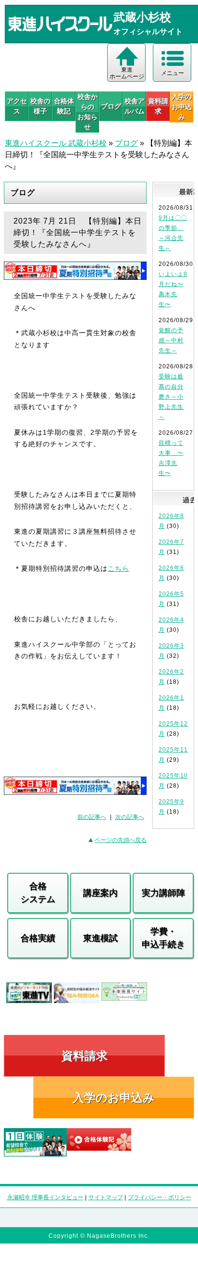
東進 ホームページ (127, 73)
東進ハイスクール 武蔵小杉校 (56, 143)
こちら (118, 568)
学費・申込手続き (163, 938)
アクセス (17, 106)
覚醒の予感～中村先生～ (171, 340)
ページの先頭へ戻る (121, 840)
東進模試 (100, 938)
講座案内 (100, 893)
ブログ (111, 106)
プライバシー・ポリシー (159, 1197)
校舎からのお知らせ (87, 112)
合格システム (38, 892)
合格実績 (38, 938)
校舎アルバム (134, 106)
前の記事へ (91, 817)
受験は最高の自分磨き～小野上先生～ (171, 396)
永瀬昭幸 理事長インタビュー (45, 1197)
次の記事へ (129, 817)
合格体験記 (64, 106)
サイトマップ (105, 1197)
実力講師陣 (163, 893)
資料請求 (158, 106)
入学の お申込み (182, 107)
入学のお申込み (114, 1097)
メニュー (172, 73)
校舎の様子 (40, 106)
